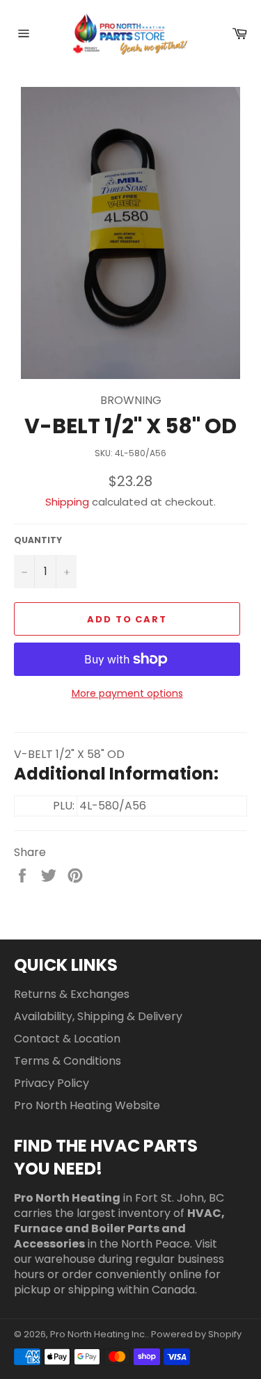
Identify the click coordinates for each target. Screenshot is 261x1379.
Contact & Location (67, 1039)
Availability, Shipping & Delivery (98, 1016)
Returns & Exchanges (71, 994)
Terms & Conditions (67, 1061)
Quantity (38, 540)
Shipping (67, 501)
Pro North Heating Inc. (98, 1334)
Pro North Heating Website (87, 1105)
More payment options (127, 693)
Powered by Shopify (196, 1334)
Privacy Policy (51, 1083)
